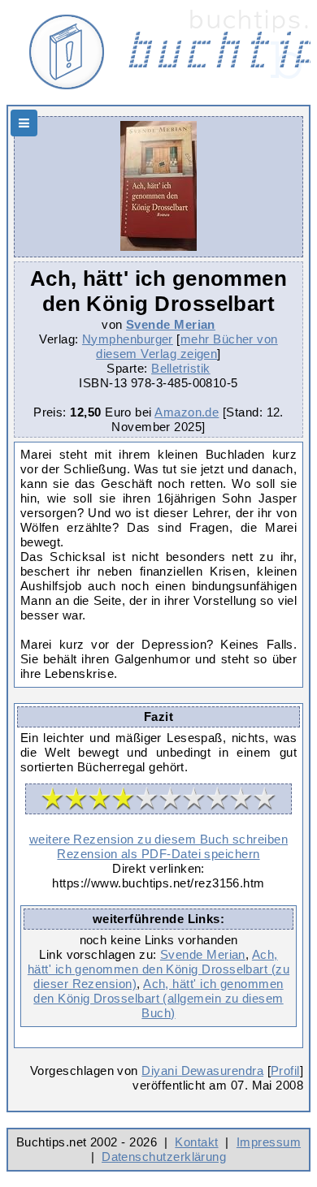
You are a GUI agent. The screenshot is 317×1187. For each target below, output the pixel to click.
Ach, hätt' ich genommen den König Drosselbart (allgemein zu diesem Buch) (158, 998)
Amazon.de (186, 412)
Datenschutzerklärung (164, 1156)
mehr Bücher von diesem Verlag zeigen (187, 346)
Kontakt (196, 1142)
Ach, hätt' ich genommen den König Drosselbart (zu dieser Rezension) (158, 969)
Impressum (269, 1142)
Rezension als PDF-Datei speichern (158, 854)
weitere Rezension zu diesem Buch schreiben (158, 839)
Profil (285, 1070)
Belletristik (181, 368)
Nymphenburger (127, 339)
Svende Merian (170, 324)
